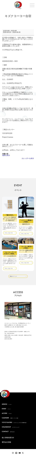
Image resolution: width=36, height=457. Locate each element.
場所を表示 (6, 155)
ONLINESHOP (10, 427)
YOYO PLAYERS (14, 422)
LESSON (7, 404)
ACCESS (7, 413)
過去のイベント (13, 276)
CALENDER (10, 418)
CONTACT (8, 432)
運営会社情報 (6, 442)
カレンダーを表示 (28, 158)
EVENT (6, 409)
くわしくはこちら (8, 232)
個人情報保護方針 (8, 437)
